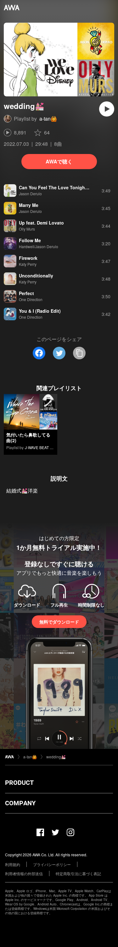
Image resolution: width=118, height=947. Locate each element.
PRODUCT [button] (19, 782)
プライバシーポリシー (52, 864)
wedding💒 (56, 756)
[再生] (106, 109)
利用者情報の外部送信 (24, 873)
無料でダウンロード (59, 622)
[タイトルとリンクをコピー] (79, 353)
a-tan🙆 (48, 118)
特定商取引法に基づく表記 (78, 873)
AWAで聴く (59, 161)
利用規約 (12, 864)
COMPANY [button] (20, 803)
